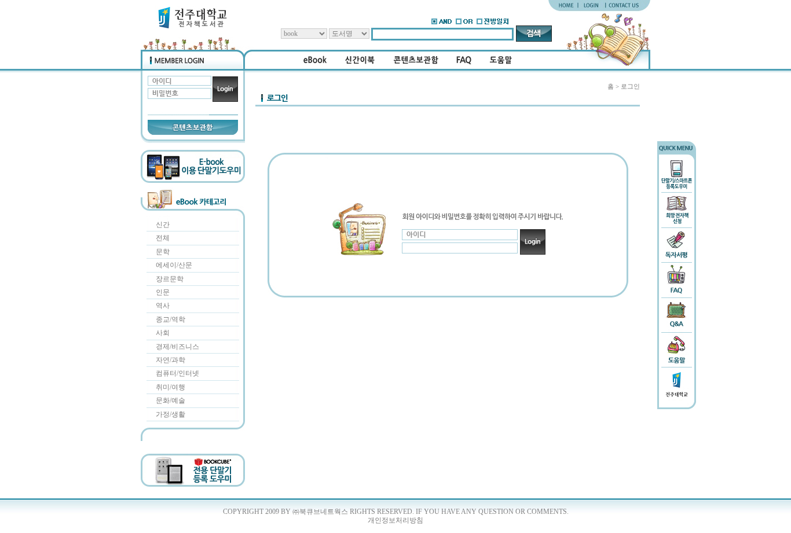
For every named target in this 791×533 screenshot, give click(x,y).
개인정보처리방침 (395, 520)
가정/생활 (170, 414)
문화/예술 (170, 400)
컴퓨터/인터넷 (177, 373)
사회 (163, 333)
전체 (163, 238)
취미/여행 (170, 387)
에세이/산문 (174, 265)
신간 (163, 224)
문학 (163, 252)
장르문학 (170, 279)
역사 (163, 306)
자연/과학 (170, 360)
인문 (163, 292)
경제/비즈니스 (177, 347)
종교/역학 (170, 319)
